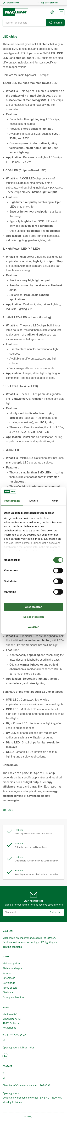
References (9, 977)
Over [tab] (55, 500)
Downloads (9, 982)
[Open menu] (61, 12)
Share (11, 809)
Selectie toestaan (33, 616)
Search (58, 22)
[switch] (58, 570)
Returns (7, 973)
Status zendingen (12, 968)
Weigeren (33, 626)
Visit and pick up (12, 963)
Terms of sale (10, 987)
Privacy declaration (13, 997)
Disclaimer (8, 992)
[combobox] (33, 22)
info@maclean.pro (15, 1039)
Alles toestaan (33, 606)
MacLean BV (37, 1116)
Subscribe (55, 912)
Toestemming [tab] (12, 500)
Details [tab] (33, 500)
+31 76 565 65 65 (15, 1073)
